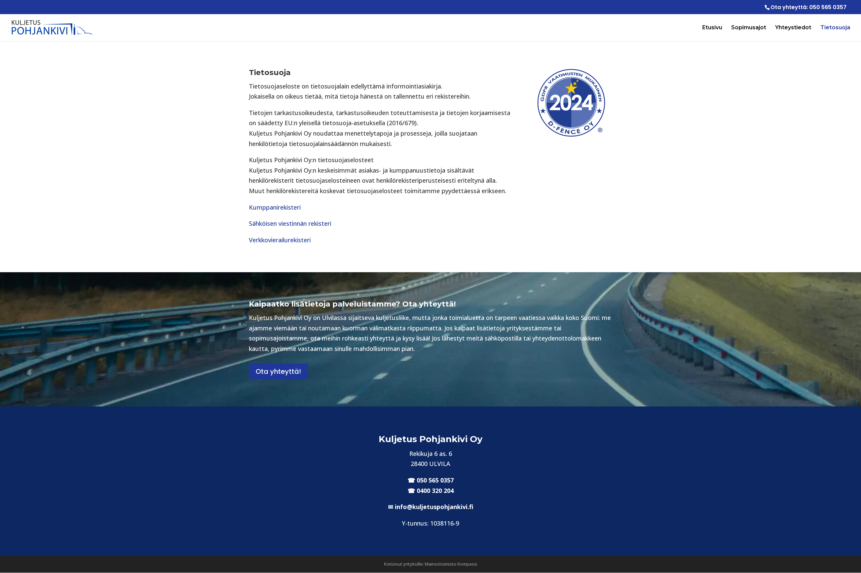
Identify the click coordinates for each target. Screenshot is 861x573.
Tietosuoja (835, 28)
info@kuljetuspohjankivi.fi (434, 507)
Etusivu (712, 28)
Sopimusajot (748, 28)
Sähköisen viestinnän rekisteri (290, 223)
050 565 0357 (828, 7)
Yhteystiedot (793, 28)
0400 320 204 (435, 491)
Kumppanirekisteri (275, 207)
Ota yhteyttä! (278, 371)
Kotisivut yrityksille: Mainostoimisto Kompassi (430, 564)
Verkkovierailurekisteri (280, 240)
